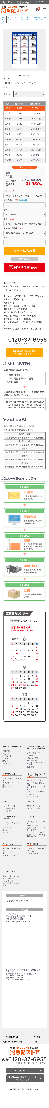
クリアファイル (8, 774)
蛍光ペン (6, 763)
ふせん (5, 801)
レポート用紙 (32, 760)
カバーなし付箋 (8, 806)
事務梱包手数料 (10, 228)
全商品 (3, 20)
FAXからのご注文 (22, 1070)
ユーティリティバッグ (36, 832)
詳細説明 (23, 200)
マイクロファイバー (35, 791)
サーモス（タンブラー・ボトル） (10, 824)
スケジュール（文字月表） (25, 19)
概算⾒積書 (26, 267)
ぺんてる (6, 753)
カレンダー (9, 20)
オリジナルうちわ (9, 855)
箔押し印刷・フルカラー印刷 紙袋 (36, 836)
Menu (44, 7)
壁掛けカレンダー (34, 806)
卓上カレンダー (33, 808)
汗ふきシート (7, 881)
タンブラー (7, 827)
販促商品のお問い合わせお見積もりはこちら (24, 352)
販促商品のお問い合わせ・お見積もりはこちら (22, 1078)
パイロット (7, 756)
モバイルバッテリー (35, 848)
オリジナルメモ (33, 753)
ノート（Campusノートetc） (36, 764)
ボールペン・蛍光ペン (11, 746)
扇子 (4, 853)
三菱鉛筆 (6, 751)
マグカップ (7, 832)
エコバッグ (31, 816)
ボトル (5, 830)
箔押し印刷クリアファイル (11, 779)
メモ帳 (30, 755)
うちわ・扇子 (7, 844)
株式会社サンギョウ (17, 900)
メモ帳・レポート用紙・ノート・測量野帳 (36, 747)
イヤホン (30, 851)
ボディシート (7, 878)
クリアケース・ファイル (11, 784)
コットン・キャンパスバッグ (36, 822)
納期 (5, 219)
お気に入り (24, 258)
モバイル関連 (32, 844)
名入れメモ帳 (32, 758)
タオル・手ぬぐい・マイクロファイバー (36, 775)
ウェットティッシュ (10, 871)
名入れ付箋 (7, 811)
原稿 (5, 191)
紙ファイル (7, 787)
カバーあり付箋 (8, 808)
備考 (5, 238)
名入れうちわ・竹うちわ (11, 849)
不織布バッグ (32, 825)
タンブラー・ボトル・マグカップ (11, 817)
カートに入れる (24, 250)
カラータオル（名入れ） (35, 784)
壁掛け (16, 20)
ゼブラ (5, 758)
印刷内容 (7, 200)
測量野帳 (30, 767)
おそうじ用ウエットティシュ (11, 884)
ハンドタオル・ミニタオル (36, 788)
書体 (5, 209)
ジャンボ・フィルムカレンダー (40, 19)
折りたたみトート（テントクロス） (36, 829)
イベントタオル (33, 796)
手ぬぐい (30, 794)
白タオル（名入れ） (35, 780)
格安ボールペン (8, 761)
